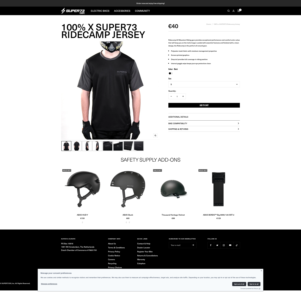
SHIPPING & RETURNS (178, 129)
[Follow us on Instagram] (223, 245)
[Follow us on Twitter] (217, 245)
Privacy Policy (114, 251)
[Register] (193, 245)
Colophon (141, 263)
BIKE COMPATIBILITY (177, 123)
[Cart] (238, 11)
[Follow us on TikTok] (236, 245)
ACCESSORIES (122, 10)
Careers (111, 259)
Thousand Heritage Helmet (173, 214)
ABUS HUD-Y (82, 214)
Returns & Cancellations (147, 255)
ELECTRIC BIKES (100, 10)
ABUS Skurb (128, 214)
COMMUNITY (142, 10)
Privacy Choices (115, 267)
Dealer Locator (143, 247)
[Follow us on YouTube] (230, 245)
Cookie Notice (114, 255)
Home (208, 24)
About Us (112, 243)
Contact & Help (143, 243)
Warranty (141, 259)
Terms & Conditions (116, 247)
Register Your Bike (145, 251)
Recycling (112, 263)
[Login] (233, 11)
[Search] (229, 11)
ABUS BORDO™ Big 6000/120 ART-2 (218, 214)
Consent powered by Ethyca (249, 288)
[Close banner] (261, 270)
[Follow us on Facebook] (211, 245)
